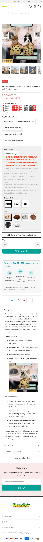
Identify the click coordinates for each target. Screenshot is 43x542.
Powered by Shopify (21, 533)
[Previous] (4, 43)
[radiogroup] (21, 204)
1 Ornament (8, 122)
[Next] (39, 43)
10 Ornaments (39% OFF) (13, 140)
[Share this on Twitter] (12, 300)
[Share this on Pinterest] (24, 300)
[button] (21, 149)
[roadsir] (4, 6)
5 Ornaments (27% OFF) (12, 134)
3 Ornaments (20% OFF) (12, 128)
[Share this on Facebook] (18, 300)
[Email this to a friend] (30, 300)
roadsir (10, 533)
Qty (3, 240)
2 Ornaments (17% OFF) (25, 122)
